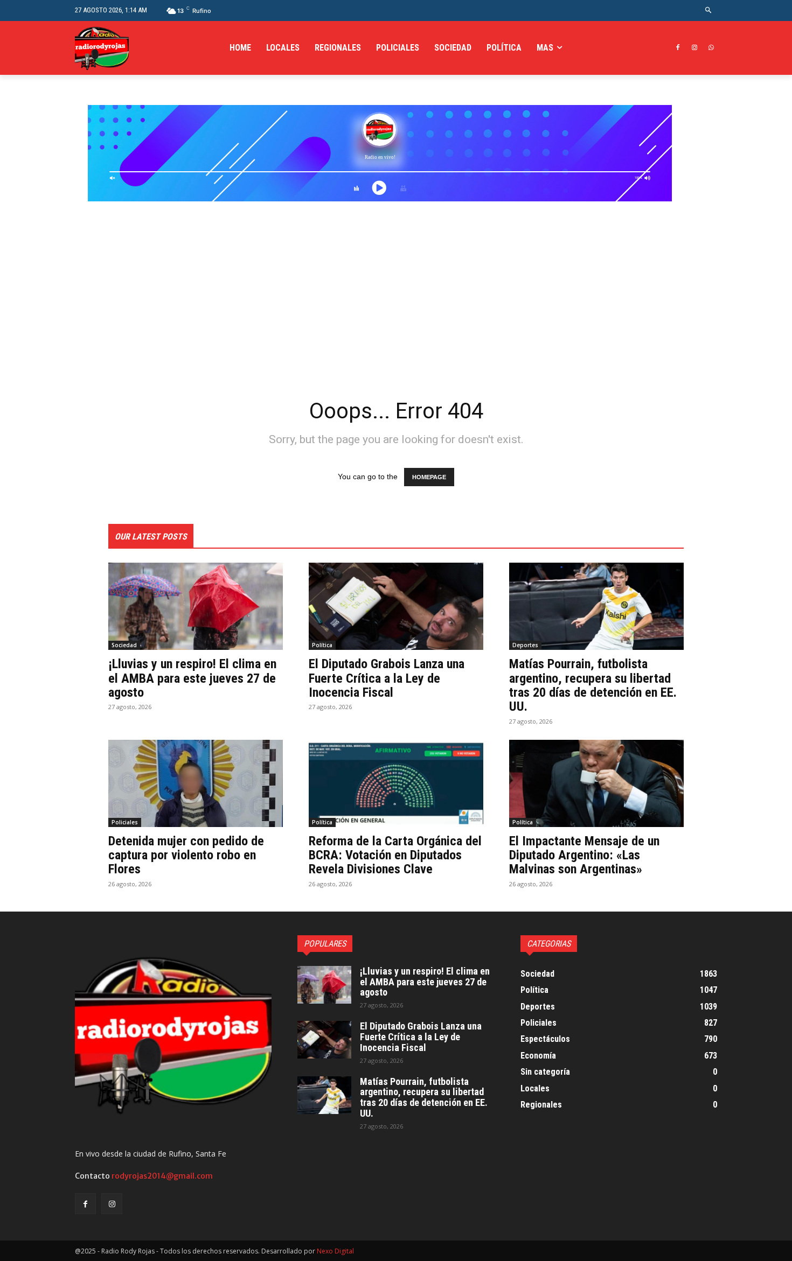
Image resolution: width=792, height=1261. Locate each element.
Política (322, 645)
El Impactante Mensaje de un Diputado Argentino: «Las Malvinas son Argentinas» (584, 855)
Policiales (125, 822)
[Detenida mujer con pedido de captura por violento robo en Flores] (195, 783)
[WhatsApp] (711, 48)
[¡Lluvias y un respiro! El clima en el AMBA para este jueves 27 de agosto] (195, 606)
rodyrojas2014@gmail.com (162, 1176)
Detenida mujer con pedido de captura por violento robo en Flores (186, 855)
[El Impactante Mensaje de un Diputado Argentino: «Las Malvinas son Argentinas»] (596, 783)
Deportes (525, 645)
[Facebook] (678, 48)
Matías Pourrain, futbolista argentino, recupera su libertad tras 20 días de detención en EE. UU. (593, 685)
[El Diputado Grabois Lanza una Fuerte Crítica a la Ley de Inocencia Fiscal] (396, 606)
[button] (708, 10)
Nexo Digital (335, 1251)
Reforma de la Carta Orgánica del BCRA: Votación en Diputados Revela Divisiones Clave (395, 855)
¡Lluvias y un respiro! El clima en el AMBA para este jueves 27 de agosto (192, 678)
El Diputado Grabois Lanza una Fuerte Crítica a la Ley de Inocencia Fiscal (386, 678)
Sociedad (124, 645)
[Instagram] (694, 48)
